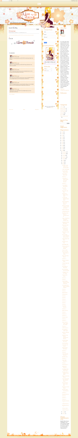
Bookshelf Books (63, 109)
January (64, 413)
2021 (62, 135)
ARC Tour (62, 106)
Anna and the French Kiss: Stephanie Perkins (65, 380)
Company (59, 436)
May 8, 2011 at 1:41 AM (16, 82)
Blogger (52, 107)
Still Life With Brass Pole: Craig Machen (65, 202)
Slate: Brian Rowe (65, 343)
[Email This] (9, 38)
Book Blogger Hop (65, 244)
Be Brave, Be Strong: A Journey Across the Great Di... (65, 206)
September (64, 157)
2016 (62, 142)
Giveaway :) (64, 176)
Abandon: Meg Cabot (65, 263)
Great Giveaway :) (65, 364)
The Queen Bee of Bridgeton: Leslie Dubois (65, 373)
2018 (62, 138)
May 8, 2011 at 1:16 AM (16, 56)
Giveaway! (64, 395)
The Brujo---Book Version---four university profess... (65, 166)
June (63, 162)
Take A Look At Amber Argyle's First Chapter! (65, 323)
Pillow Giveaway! (65, 310)
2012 (62, 148)
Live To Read (25, 20)
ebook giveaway (64, 294)
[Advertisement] (17, 101)
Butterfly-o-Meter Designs (35, 436)
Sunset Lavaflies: (65, 250)
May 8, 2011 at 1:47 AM (16, 89)
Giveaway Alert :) (65, 408)
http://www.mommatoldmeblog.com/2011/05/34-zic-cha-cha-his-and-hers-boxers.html (21, 35)
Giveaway (62, 113)
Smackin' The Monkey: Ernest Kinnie (65, 194)
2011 (62, 150)
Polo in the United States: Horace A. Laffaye (65, 253)
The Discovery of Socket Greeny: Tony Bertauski (65, 229)
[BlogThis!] (10, 38)
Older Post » (37, 109)
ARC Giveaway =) (65, 327)
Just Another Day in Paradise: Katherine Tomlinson (65, 286)
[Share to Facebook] (12, 38)
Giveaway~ (64, 352)
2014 (62, 145)
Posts (46, 68)
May (63, 163)
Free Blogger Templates (47, 436)
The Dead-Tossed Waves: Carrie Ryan (65, 384)
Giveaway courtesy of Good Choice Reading (65, 247)
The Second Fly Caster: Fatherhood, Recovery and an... (65, 235)
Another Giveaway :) (65, 403)
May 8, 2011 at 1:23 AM (16, 63)
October (64, 155)
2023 (62, 132)
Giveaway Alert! (65, 317)
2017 (62, 140)
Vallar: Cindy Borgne (65, 169)
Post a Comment (11, 94)
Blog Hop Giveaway (65, 394)
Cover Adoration (63, 111)
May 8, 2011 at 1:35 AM (16, 76)
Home (39, 4)
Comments (47, 70)
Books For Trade (63, 108)
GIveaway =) (64, 313)
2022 (62, 133)
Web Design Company (53, 436)
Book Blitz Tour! (65, 356)
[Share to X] (11, 38)
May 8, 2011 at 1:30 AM (16, 69)
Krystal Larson (15, 55)
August (64, 158)
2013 (62, 147)
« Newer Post (11, 109)
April (63, 411)
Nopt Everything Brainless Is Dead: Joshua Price (65, 282)
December (64, 152)
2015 (62, 143)
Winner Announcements (64, 116)
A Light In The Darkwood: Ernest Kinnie (65, 198)
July (63, 160)
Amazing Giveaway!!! (65, 211)
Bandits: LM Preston (65, 209)
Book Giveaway (64, 292)
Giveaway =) (64, 315)
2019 (62, 137)
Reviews (61, 114)
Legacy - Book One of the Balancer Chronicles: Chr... (65, 219)
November (64, 153)
